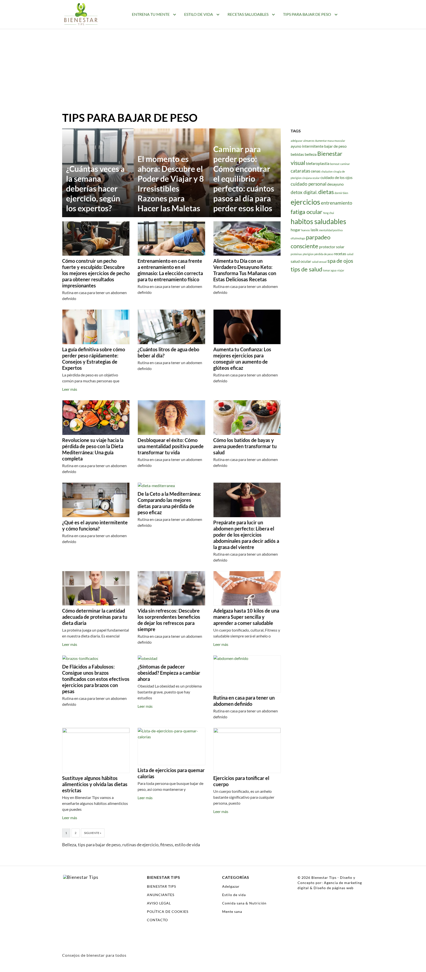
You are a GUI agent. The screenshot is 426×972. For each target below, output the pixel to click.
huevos (305, 229)
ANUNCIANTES (160, 895)
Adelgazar (231, 886)
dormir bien (341, 192)
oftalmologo (298, 238)
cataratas (300, 170)
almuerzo (308, 140)
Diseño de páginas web (334, 888)
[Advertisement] (213, 73)
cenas (315, 170)
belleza (311, 154)
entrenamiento (336, 203)
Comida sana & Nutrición (244, 903)
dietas (326, 191)
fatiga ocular (306, 211)
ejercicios (305, 201)
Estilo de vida (234, 895)
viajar (340, 270)
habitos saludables (318, 221)
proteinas (296, 253)
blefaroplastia (317, 163)
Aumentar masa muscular (330, 140)
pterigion (308, 253)
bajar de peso (335, 146)
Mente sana (232, 911)
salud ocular (301, 261)
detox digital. (304, 192)
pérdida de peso (323, 253)
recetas (340, 253)
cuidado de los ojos (336, 177)
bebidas (297, 154)
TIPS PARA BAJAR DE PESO (307, 14)
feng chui (328, 212)
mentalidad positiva (331, 229)
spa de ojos (340, 260)
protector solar (331, 246)
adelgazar (296, 140)
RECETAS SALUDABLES (248, 14)
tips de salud (306, 269)
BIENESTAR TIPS (161, 886)
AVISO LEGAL (159, 903)
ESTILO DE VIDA (198, 14)
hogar (296, 229)
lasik (314, 229)
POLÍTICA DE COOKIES (167, 911)
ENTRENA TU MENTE (151, 14)
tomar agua (330, 270)
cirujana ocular (311, 177)
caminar (345, 163)
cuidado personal (308, 183)
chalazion (327, 171)
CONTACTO (157, 920)
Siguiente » (92, 833)
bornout (334, 163)
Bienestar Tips (324, 877)
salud (350, 253)
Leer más (69, 389)
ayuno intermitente (307, 146)
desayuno (335, 183)
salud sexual (319, 261)
